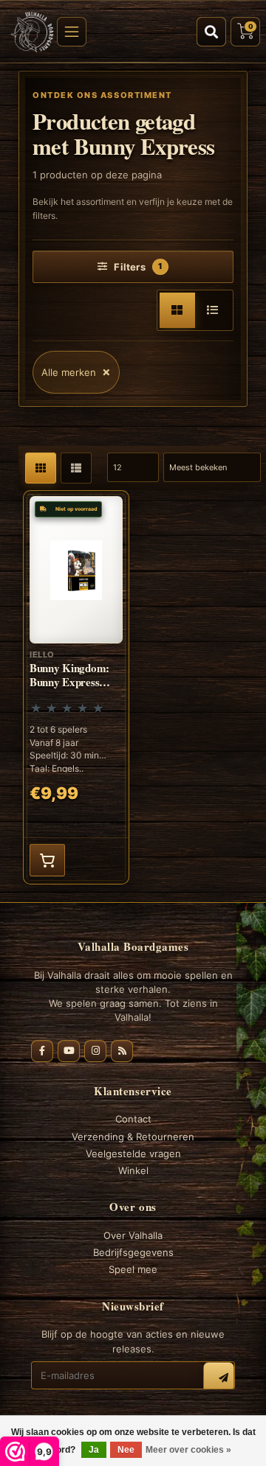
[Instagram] (95, 1051)
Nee (125, 1450)
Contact (133, 1119)
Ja (94, 1450)
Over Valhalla (133, 1235)
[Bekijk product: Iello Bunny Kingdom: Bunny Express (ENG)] (76, 687)
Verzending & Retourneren (133, 1136)
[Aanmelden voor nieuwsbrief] (218, 1377)
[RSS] (122, 1051)
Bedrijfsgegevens (133, 1252)
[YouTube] (69, 1051)
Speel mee (133, 1269)
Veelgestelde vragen (133, 1153)
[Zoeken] (211, 31)
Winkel (133, 1170)
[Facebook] (42, 1051)
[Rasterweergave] (177, 310)
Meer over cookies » (188, 1450)
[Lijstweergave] (213, 310)
